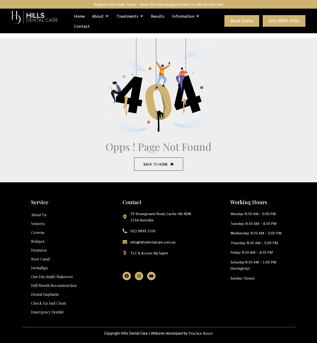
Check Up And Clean (48, 303)
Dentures (39, 250)
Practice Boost (201, 333)
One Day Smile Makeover (52, 276)
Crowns (37, 232)
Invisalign (39, 267)
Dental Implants (44, 294)
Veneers (38, 223)
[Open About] (107, 16)
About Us (38, 214)
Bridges (37, 241)
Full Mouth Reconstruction (54, 285)
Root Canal (40, 258)
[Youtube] (151, 276)
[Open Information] (198, 16)
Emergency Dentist (47, 312)
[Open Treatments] (141, 16)
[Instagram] (139, 276)
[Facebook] (127, 276)
